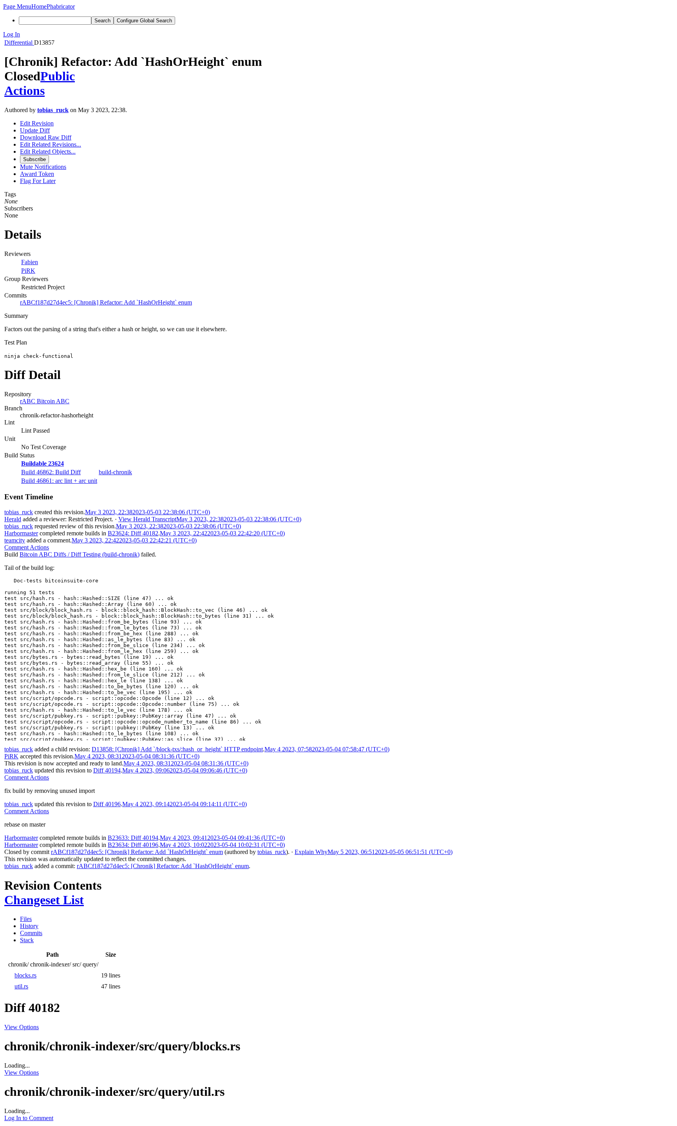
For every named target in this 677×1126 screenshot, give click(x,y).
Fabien (29, 262)
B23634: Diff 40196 (133, 844)
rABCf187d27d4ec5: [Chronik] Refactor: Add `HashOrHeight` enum (106, 302)
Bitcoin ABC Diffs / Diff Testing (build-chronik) (79, 554)
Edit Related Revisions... (50, 144)
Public (57, 76)
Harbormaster (21, 533)
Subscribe (34, 159)
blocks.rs (25, 975)
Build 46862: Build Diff (51, 472)
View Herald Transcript (147, 519)
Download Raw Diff (45, 137)
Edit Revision (37, 123)
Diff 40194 (107, 770)
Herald (12, 519)
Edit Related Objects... (48, 151)
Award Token (37, 173)
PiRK (28, 270)
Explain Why (311, 852)
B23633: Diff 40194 (133, 837)
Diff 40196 (107, 804)
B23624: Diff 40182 (133, 533)
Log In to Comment (28, 1118)
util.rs (21, 986)
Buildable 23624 (42, 463)
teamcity (14, 540)
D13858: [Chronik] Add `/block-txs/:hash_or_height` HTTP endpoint (177, 749)
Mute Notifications (43, 166)
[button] (17, 6)
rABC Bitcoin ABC (44, 401)
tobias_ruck (53, 110)
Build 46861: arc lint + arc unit (59, 480)
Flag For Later (38, 181)
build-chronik (115, 472)
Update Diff (35, 130)
